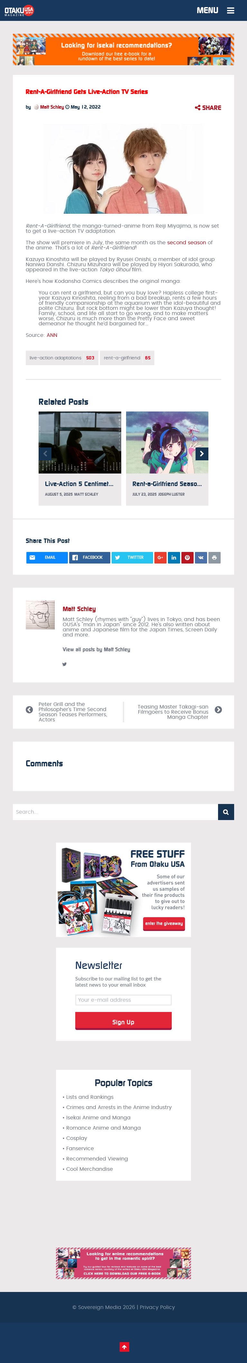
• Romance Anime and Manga (101, 1128)
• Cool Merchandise (87, 1169)
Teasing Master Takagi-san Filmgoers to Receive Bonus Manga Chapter (173, 712)
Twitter (64, 664)
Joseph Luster (171, 494)
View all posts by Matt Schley (96, 649)
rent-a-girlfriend (127, 358)
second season (186, 242)
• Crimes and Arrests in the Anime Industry (117, 1107)
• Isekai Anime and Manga (96, 1117)
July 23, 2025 (145, 494)
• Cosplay (74, 1138)
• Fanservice (78, 1148)
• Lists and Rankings (88, 1097)
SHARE (210, 108)
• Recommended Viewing (95, 1158)
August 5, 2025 (59, 494)
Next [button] (202, 453)
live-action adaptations (62, 358)
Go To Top (124, 1347)
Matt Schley (51, 107)
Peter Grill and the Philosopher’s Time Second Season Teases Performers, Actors (73, 712)
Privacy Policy (157, 1307)
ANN (52, 335)
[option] (80, 458)
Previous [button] (45, 453)
